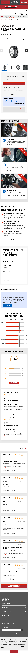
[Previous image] (1, 50)
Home (2, 19)
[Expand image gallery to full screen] (13, 40)
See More (13, 239)
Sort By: (18, 445)
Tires (6, 19)
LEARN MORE (7, 305)
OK (14, 651)
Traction (5, 276)
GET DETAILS (11, 17)
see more (13, 94)
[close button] (26, 639)
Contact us (5, 600)
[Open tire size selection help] (10, 34)
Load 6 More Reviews (14, 586)
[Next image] (26, 50)
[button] (10, 470)
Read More (6, 410)
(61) (11, 38)
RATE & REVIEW (14, 383)
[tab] (4, 67)
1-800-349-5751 (24, 14)
